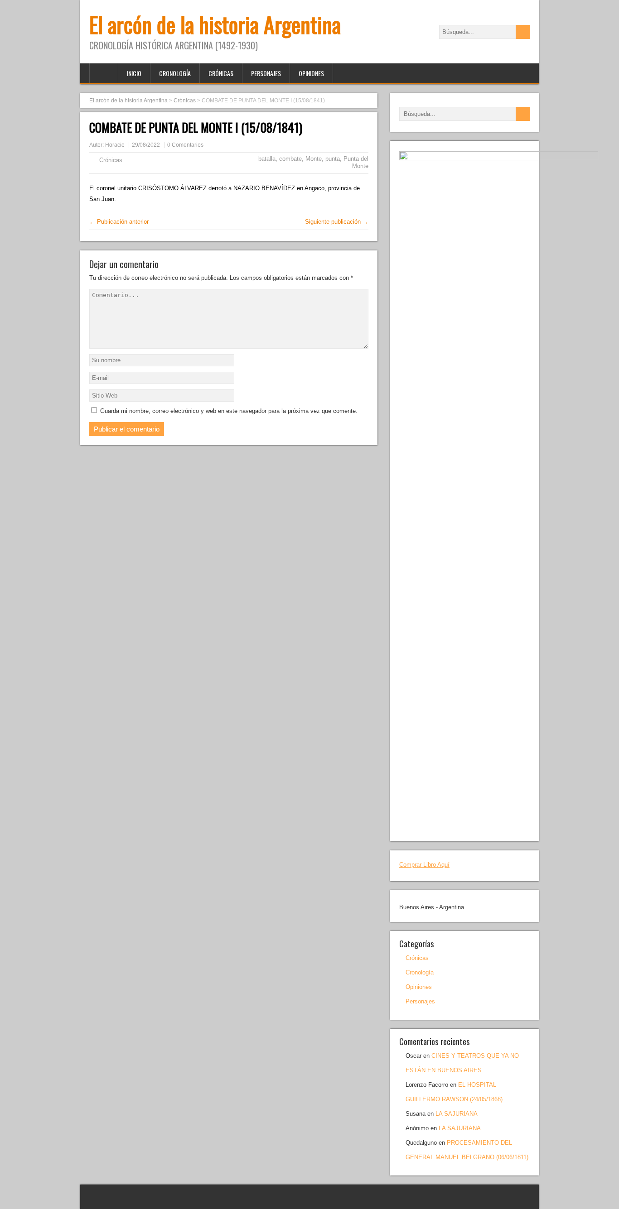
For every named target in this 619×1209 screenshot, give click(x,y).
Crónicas (220, 73)
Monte (313, 158)
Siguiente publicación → (336, 221)
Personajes (266, 73)
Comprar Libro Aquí (424, 864)
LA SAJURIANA (456, 1113)
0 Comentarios (185, 145)
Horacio (115, 145)
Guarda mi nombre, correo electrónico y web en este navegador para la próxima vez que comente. (229, 411)
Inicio (134, 73)
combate (290, 158)
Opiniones (311, 73)
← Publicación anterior (119, 221)
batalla (267, 158)
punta (332, 158)
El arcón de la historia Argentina (215, 24)
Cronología (175, 73)
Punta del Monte (355, 162)
